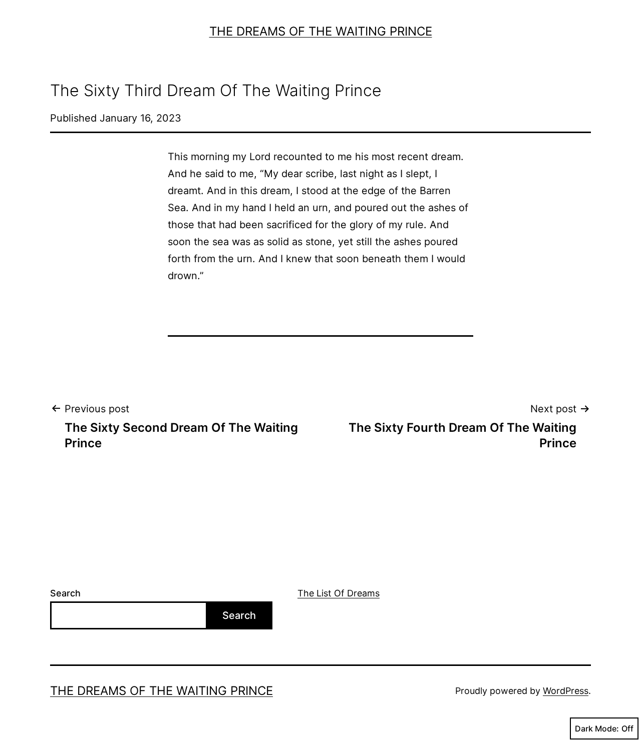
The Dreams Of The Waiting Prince (320, 31)
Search (65, 593)
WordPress (565, 690)
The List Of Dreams (338, 593)
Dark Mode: (597, 728)
